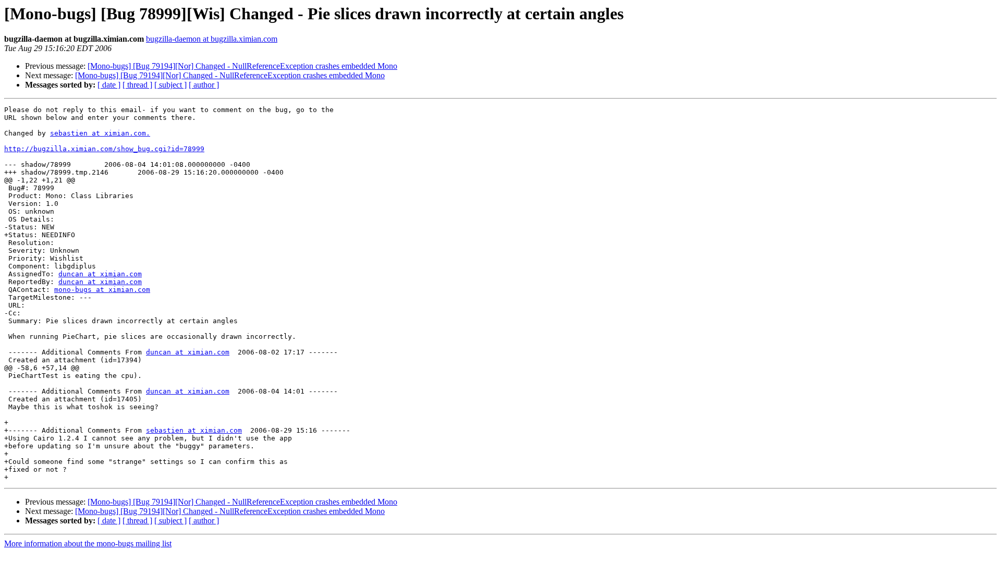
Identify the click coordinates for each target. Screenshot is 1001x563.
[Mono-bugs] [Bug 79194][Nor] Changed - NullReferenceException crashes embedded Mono (242, 66)
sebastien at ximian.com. (100, 133)
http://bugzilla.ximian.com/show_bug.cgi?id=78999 (104, 149)
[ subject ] (170, 84)
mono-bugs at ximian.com (102, 289)
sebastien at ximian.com (194, 430)
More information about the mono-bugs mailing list (88, 543)
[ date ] (108, 84)
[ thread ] (137, 84)
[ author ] (204, 84)
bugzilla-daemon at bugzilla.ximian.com (211, 38)
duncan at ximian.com (100, 274)
